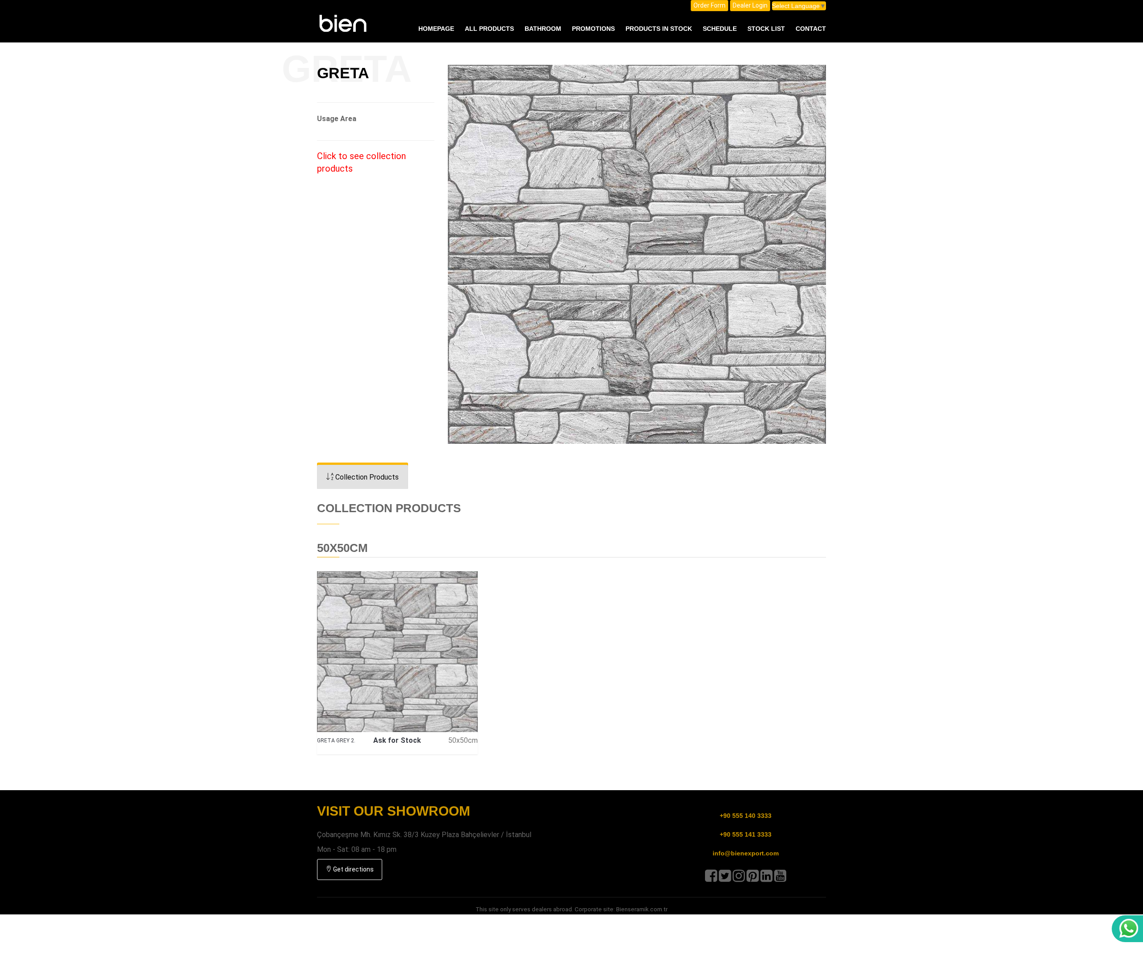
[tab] (362, 477)
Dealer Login (750, 5)
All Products (489, 28)
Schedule (720, 28)
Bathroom (543, 28)
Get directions (353, 869)
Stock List (766, 28)
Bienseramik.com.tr (641, 909)
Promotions (593, 28)
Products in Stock (659, 28)
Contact (811, 28)
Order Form (709, 5)
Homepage (436, 28)
